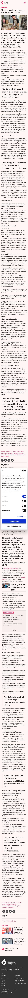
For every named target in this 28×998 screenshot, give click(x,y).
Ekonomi (3, 977)
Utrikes (3, 983)
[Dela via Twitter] (5, 460)
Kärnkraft (3, 451)
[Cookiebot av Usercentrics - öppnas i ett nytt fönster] (20, 470)
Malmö (7, 454)
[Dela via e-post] (12, 460)
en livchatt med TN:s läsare (11, 568)
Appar (16, 973)
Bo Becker (10, 902)
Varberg (7, 456)
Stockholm (10, 907)
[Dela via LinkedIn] (8, 460)
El (11, 451)
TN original (16, 453)
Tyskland (12, 454)
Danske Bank (20, 451)
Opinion (3, 980)
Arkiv (16, 977)
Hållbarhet (3, 982)
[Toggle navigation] (25, 2)
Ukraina (3, 456)
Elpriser (8, 451)
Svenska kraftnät (8, 453)
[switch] (24, 501)
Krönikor (3, 985)
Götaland (23, 454)
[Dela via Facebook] (2, 460)
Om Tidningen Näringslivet (20, 983)
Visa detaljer (20, 516)
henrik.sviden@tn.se (8, 468)
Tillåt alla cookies (14, 521)
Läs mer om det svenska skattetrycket (11, 949)
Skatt (20, 902)
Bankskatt (4, 902)
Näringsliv (3, 975)
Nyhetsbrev (17, 975)
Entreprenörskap (5, 978)
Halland (21, 453)
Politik (14, 451)
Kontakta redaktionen (19, 978)
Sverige (3, 454)
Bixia (2, 453)
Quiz (2, 986)
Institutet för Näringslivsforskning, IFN (11, 906)
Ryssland (17, 454)
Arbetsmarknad (4, 973)
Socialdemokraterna (11, 904)
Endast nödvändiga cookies (14, 526)
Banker (16, 902)
